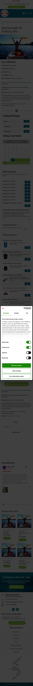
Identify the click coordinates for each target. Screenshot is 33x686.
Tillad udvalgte (16, 370)
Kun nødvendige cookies (16, 376)
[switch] (28, 347)
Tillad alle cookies (16, 365)
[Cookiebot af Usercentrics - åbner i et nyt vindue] (23, 308)
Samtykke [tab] (6, 313)
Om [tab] (27, 313)
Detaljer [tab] (16, 313)
